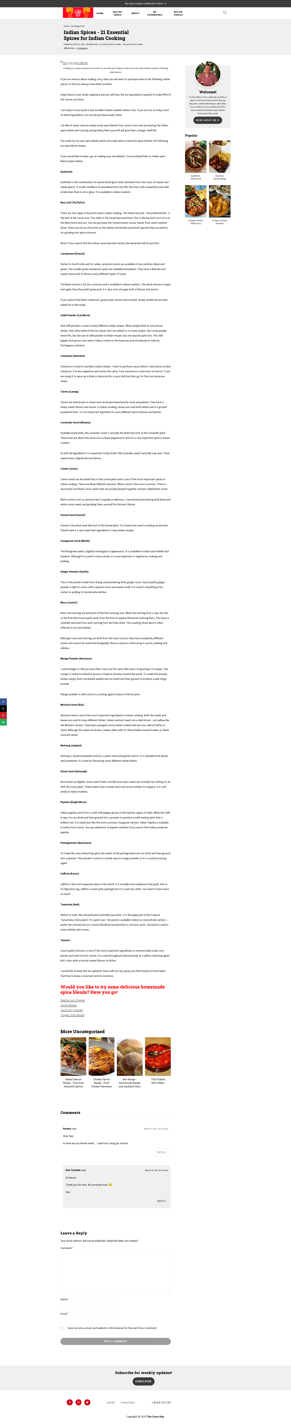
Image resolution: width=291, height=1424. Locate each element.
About (135, 13)
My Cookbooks (154, 13)
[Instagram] (78, 1414)
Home (100, 13)
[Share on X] (3, 708)
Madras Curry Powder (72, 1000)
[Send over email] (3, 722)
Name (64, 1299)
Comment (67, 1248)
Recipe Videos (178, 13)
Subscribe (143, 1393)
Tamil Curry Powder (71, 1010)
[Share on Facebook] (3, 701)
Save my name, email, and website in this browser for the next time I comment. (112, 1328)
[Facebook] (70, 1414)
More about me (206, 120)
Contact (111, 1414)
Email (64, 1314)
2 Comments (82, 48)
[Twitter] (87, 1414)
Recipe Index (117, 13)
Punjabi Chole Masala (72, 1015)
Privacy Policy (128, 1414)
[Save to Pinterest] (3, 715)
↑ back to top (161, 1414)
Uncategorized (78, 26)
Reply (161, 1152)
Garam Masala (68, 1005)
